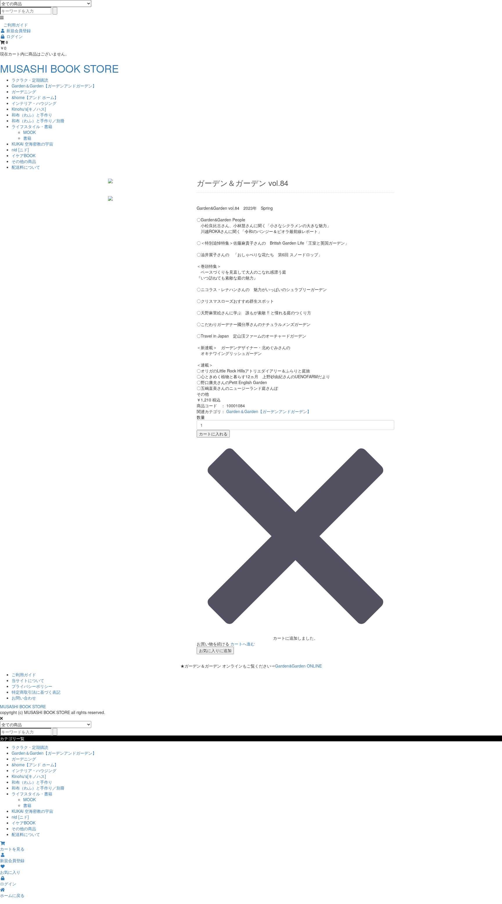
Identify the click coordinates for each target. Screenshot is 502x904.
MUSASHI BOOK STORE (59, 68)
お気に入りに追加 (215, 650)
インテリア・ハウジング (34, 103)
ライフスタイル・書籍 (32, 126)
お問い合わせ (24, 698)
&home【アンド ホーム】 (35, 97)
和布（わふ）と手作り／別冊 (38, 120)
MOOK (29, 132)
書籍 (27, 138)
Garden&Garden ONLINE (298, 666)
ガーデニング (24, 91)
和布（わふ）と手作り (32, 115)
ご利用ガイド (15, 25)
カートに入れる (213, 434)
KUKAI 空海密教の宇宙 (32, 144)
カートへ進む (242, 644)
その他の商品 (24, 161)
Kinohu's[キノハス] (29, 109)
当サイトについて (28, 680)
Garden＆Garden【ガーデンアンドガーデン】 (54, 86)
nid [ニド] (20, 150)
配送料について (26, 167)
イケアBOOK (23, 155)
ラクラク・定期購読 (30, 80)
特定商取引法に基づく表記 (36, 692)
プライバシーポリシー (32, 686)
